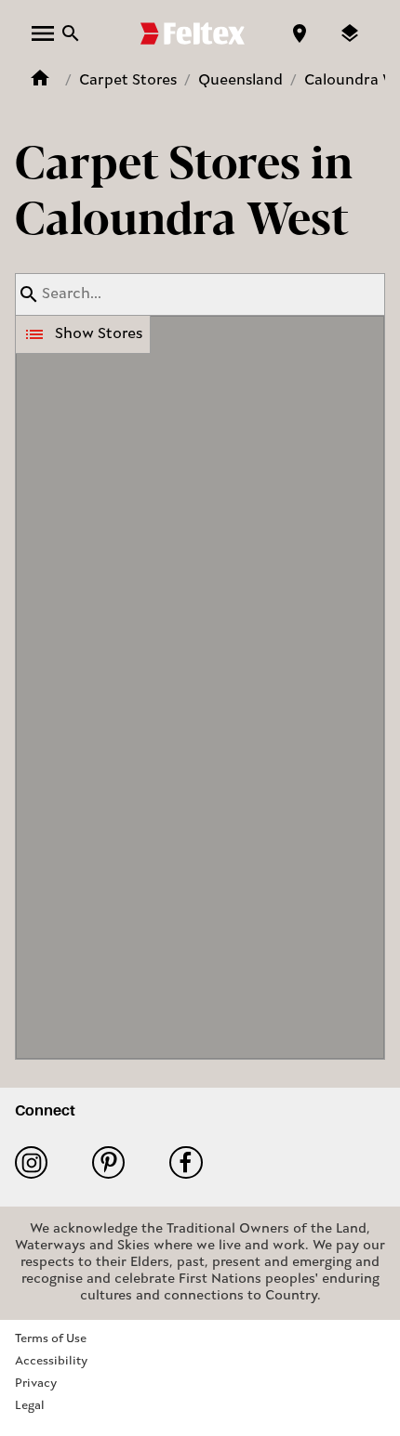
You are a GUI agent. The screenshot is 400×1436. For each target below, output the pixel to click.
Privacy (36, 1383)
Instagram (38, 1162)
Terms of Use (51, 1339)
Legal (30, 1406)
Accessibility (51, 1361)
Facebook (193, 1162)
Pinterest (116, 1162)
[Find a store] (299, 33)
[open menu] (43, 33)
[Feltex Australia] (192, 33)
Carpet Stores (128, 80)
